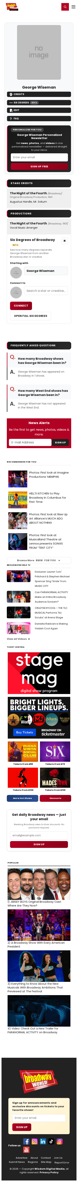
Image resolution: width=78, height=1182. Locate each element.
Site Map (46, 1162)
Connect (21, 306)
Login (55, 6)
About (34, 1158)
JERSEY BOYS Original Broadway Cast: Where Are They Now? (35, 903)
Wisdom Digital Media (49, 1169)
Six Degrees (25, 102)
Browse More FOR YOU (36, 560)
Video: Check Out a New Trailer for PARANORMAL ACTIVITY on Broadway (33, 1030)
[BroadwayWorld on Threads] (59, 1141)
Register (44, 6)
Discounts (55, 798)
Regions (33, 1162)
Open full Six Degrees (30, 316)
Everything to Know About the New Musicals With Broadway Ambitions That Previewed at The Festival (35, 987)
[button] (65, 7)
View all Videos (17, 639)
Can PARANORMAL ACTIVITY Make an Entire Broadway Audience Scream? (51, 597)
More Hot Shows (22, 798)
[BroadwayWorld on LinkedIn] (43, 1141)
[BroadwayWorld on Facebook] (26, 1141)
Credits (19, 94)
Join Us (58, 1158)
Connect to (17, 283)
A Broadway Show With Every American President (36, 944)
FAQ (16, 118)
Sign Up (60, 442)
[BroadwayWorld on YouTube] (26, 1149)
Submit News (17, 1162)
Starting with (19, 263)
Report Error (62, 1162)
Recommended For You (22, 461)
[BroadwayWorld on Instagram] (34, 1141)
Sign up (39, 844)
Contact (46, 1158)
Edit (16, 110)
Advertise (21, 1158)
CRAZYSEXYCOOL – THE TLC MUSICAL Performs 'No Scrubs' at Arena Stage (51, 612)
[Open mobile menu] (73, 7)
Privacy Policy (49, 1172)
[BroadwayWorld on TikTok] (51, 1141)
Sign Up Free (39, 166)
